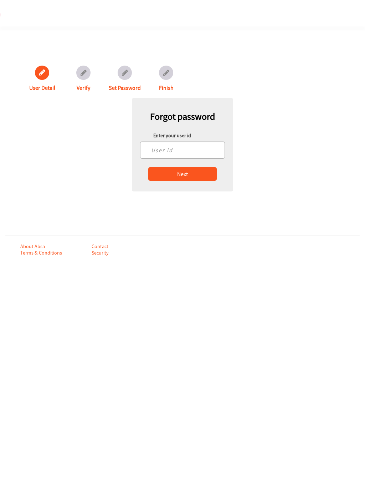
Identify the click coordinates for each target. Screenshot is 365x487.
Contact (100, 246)
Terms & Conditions (41, 253)
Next (182, 174)
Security (100, 253)
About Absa (32, 246)
